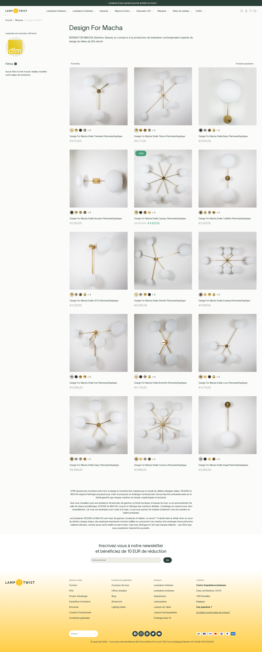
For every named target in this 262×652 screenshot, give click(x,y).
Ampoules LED (143, 11)
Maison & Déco (122, 11)
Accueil (8, 20)
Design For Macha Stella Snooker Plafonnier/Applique (96, 218)
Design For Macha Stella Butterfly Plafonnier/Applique (160, 383)
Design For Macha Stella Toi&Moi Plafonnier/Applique (225, 218)
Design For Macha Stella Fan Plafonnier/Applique (93, 383)
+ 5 (89, 130)
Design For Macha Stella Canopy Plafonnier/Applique (160, 218)
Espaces (104, 11)
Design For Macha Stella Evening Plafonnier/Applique (224, 300)
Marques (161, 11)
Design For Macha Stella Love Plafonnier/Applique (223, 383)
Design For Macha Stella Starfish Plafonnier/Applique (160, 300)
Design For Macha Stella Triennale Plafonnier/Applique (96, 136)
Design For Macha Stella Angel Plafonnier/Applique (223, 465)
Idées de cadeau (181, 11)
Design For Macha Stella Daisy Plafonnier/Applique (94, 465)
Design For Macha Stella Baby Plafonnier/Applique (223, 136)
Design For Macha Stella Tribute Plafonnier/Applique (159, 136)
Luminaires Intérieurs (56, 11)
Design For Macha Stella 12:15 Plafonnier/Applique (94, 300)
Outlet (199, 11)
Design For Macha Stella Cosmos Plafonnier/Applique (160, 465)
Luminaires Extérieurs (83, 11)
